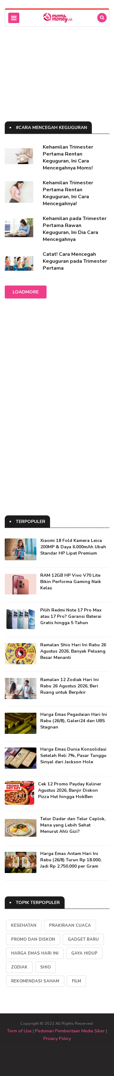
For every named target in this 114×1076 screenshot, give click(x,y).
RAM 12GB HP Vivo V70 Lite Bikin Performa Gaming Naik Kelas (70, 581)
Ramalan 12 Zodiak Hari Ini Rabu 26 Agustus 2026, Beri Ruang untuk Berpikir (69, 686)
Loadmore (26, 292)
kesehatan (23, 925)
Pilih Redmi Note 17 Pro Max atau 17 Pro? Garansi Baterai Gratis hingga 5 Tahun (71, 616)
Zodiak (19, 967)
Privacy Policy (57, 1039)
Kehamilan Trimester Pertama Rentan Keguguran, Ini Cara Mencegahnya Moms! (68, 157)
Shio (45, 967)
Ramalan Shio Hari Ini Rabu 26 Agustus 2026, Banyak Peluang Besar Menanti (73, 651)
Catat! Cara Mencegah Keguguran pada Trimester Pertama (75, 261)
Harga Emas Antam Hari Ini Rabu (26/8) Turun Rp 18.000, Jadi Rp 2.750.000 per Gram (70, 860)
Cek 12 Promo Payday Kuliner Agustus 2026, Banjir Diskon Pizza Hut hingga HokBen (69, 790)
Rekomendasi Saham (35, 981)
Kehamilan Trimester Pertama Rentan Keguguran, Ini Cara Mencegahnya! (68, 193)
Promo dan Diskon (33, 939)
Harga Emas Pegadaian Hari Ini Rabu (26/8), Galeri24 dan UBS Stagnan (73, 720)
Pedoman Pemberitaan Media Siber (70, 1031)
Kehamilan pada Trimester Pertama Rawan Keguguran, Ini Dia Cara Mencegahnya (74, 229)
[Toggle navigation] (13, 18)
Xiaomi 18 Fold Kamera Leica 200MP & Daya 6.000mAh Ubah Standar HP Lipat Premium (73, 547)
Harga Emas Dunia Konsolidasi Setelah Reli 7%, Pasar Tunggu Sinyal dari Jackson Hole (73, 755)
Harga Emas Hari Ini (35, 953)
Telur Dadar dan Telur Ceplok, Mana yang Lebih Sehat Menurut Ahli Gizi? (72, 825)
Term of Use (19, 1031)
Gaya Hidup (84, 953)
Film (76, 981)
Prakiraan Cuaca (70, 925)
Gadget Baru (83, 939)
